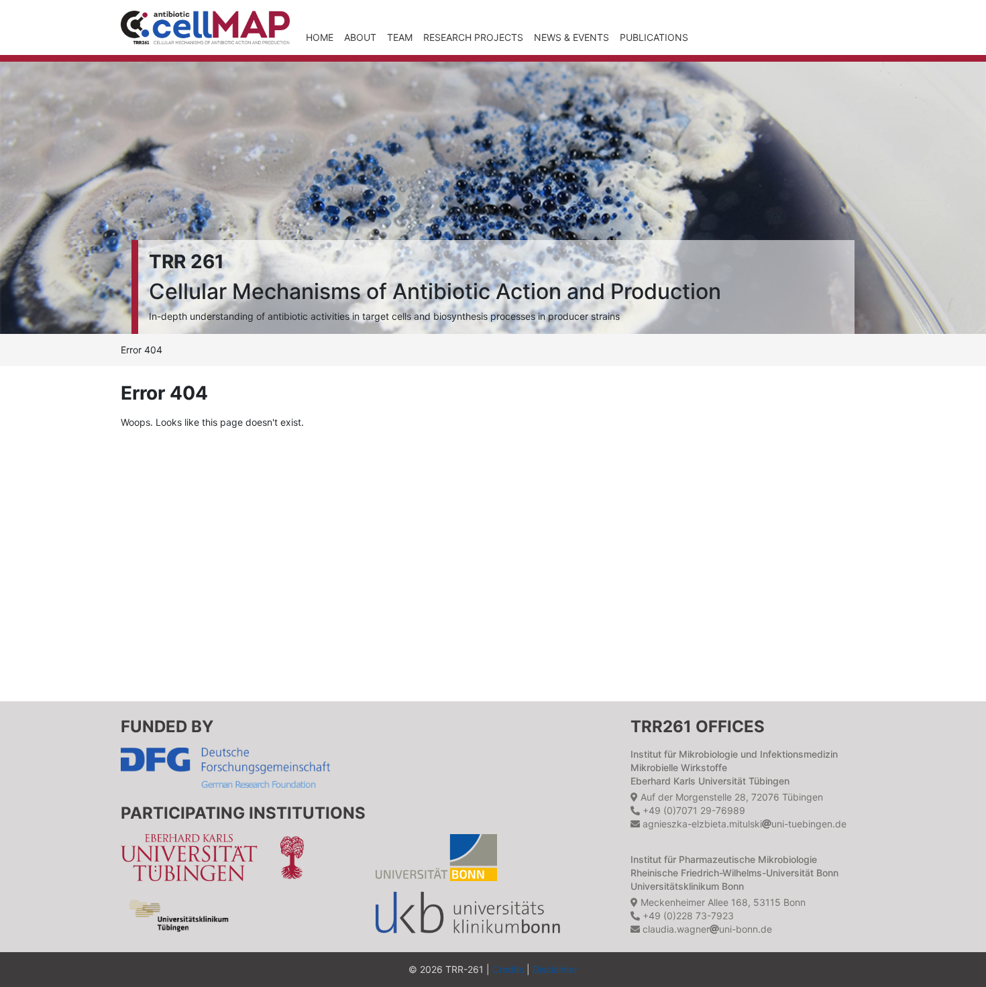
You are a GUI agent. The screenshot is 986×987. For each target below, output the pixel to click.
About (360, 37)
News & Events (571, 37)
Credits (508, 969)
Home (319, 37)
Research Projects (473, 37)
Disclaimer (555, 969)
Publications (654, 37)
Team (400, 37)
